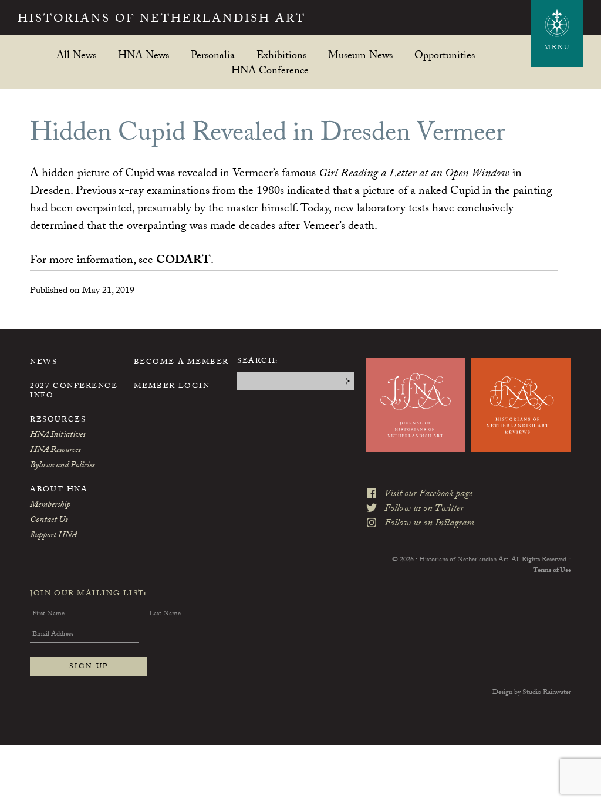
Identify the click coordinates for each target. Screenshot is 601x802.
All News (76, 55)
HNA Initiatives (57, 435)
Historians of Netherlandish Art (162, 20)
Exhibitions (281, 55)
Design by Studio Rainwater (531, 693)
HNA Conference (270, 70)
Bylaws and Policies (62, 466)
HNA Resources (55, 451)
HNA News (143, 55)
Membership (50, 505)
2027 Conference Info (73, 391)
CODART (183, 261)
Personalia (213, 55)
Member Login (172, 386)
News (43, 362)
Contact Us (48, 520)
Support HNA (53, 536)
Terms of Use (552, 571)
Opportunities (444, 55)
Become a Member (181, 362)
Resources (58, 420)
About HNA (58, 490)
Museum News (360, 55)
